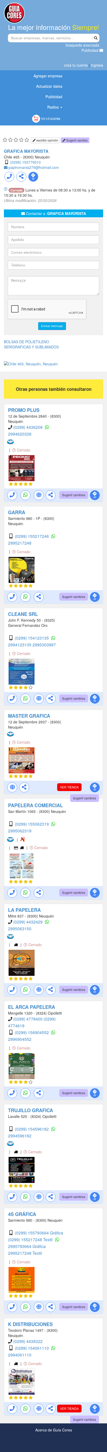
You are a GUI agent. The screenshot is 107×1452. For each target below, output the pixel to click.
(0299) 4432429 (28, 922)
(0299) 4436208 (28, 427)
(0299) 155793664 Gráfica (39, 1233)
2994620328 (19, 434)
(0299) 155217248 (32, 536)
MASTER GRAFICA (29, 715)
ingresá (97, 65)
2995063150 (19, 929)
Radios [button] (53, 107)
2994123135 (20, 645)
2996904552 (19, 1039)
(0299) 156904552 (32, 1032)
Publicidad (90, 50)
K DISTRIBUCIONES (30, 1324)
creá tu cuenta (76, 65)
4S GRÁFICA (22, 1214)
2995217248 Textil (25, 1253)
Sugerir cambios (73, 495)
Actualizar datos (49, 86)
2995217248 (19, 543)
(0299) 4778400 (28, 1019)
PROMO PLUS (23, 410)
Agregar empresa (48, 75)
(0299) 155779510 (25, 162)
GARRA (16, 512)
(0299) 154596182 (32, 1129)
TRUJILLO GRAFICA (30, 1110)
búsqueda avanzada (82, 45)
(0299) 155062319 (32, 824)
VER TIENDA (69, 787)
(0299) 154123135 (32, 638)
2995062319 (19, 831)
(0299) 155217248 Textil (31, 1240)
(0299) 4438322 (28, 1341)
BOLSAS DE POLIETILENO (26, 341)
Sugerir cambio (76, 140)
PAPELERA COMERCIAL (35, 805)
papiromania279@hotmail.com (34, 167)
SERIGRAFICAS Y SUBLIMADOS (31, 346)
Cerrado (23, 450)
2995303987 (44, 645)
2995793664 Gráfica (27, 1246)
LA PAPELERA (24, 910)
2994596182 (19, 1136)
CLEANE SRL (23, 614)
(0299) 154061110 (32, 1348)
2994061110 (19, 1355)
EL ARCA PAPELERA (31, 1007)
